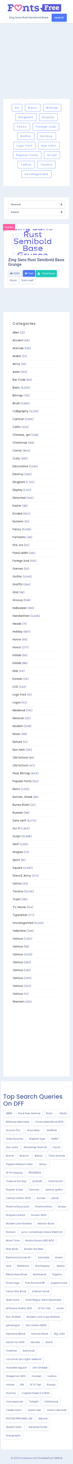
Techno (46, 164)
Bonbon (11, 1232)
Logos (17, 702)
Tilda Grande (56, 1155)
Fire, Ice (18, 545)
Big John (59, 1333)
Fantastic (19, 537)
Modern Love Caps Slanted (43, 1316)
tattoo (26, 164)
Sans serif (27, 280)
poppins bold (59, 1283)
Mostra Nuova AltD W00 (39, 1240)
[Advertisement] (36, 61)
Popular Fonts (27, 155)
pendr (55, 1198)
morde (10, 1384)
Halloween (20, 608)
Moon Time (12, 1240)
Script (52, 155)
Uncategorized (36, 174)
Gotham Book (40, 1291)
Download (48, 273)
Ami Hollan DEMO (36, 1325)
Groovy (18, 600)
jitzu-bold (12, 1147)
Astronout (29, 1350)
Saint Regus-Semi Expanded (43, 1300)
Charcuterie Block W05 (49, 1121)
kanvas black (39, 1333)
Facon (57, 1147)
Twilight (34, 1401)
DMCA (58, 1458)
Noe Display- (43, 1266)
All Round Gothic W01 (19, 1308)
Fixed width (20, 553)
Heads (17, 624)
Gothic (25, 136)
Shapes (18, 852)
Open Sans (12, 1300)
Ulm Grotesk (40, 1367)
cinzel (59, 1308)
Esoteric (18, 521)
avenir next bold (57, 1410)
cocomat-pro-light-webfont (23, 1359)
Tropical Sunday (16, 1181)
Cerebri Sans (14, 1410)
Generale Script (37, 1427)
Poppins (57, 1274)
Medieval (19, 710)
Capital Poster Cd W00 (36, 1393)
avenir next (34, 1410)
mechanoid (55, 1181)
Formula (34, 1189)
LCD (15, 687)
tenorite (35, 1342)
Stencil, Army (22, 876)
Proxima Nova (43, 1206)
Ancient (18, 340)
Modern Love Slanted (19, 1223)
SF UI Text (35, 1384)
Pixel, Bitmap (21, 773)
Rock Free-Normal (29, 1113)
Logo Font (24, 145)
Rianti (49, 1342)
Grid (15, 592)
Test (30, 273)
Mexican (18, 718)
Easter (17, 506)
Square (18, 868)
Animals (18, 348)
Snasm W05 (38, 1215)
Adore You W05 (15, 1342)
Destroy (18, 474)
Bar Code (19, 380)
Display (48, 117)
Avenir (59, 1257)
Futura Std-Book (16, 1291)
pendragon (13, 1325)
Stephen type (37, 1138)
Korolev (41, 1198)
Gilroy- (43, 1164)
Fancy (22, 126)
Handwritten (21, 616)
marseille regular (16, 1367)
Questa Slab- (14, 1427)
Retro (16, 789)
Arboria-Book (46, 1223)
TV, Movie (19, 907)
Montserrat (39, 1274)
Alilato (63, 1113)
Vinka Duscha (14, 1138)
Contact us (46, 1458)
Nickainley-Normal (35, 1147)
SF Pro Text (44, 1308)
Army (16, 364)
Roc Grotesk (13, 1316)
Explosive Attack (16, 1333)
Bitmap (52, 107)
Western (19, 1002)
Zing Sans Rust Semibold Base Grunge (36, 262)
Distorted (19, 498)
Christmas (20, 443)
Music (17, 734)
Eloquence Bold (15, 1215)
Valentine (19, 931)
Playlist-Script (14, 1189)
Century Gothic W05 (18, 1198)
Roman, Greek (22, 797)
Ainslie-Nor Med (33, 1249)
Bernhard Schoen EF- (19, 1257)
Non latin (48, 145)
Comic (17, 451)
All (17, 107)
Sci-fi (16, 828)
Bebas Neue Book (16, 1274)
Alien (16, 332)
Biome (10, 1155)
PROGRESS (35, 1172)
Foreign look (46, 126)
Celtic (17, 427)
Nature (17, 742)
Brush (16, 403)
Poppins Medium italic (19, 1164)
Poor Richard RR (35, 1283)
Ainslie (62, 1206)
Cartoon (18, 419)
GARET (55, 1138)
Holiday (46, 136)
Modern (18, 726)
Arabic (17, 356)
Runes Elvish (21, 805)
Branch (24, 1155)
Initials (17, 655)
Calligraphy (20, 411)
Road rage (12, 1283)
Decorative (20, 466)
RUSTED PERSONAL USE (19, 1418)
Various (18, 939)
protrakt (37, 1181)
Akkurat (42, 1418)
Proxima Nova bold (17, 1206)
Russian (18, 813)
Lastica (52, 1376)
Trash (16, 899)
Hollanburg (51, 1401)
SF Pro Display (14, 1172)
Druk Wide (12, 1249)
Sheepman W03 (16, 1376)
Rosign (51, 1384)
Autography (13, 1435)
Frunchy (11, 1393)
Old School (20, 758)
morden (37, 1376)
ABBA (9, 1113)
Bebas (39, 1155)
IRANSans (23, 1266)
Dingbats (26, 117)
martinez (11, 1350)
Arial (8, 1266)
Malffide (52, 1130)
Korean (18, 679)
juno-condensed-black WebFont (41, 1232)
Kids (15, 671)
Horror (17, 639)
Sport (16, 860)
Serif (16, 844)
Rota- (50, 1113)
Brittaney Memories (17, 1121)
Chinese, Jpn (22, 435)
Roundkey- (34, 1130)
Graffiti (18, 584)
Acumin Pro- (13, 1130)
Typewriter (20, 915)
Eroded (17, 513)
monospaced (14, 1401)
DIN (22, 1384)
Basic (32, 107)
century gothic (54, 1189)
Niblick (61, 1266)
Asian (16, 372)
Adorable (43, 1257)
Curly (16, 458)
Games (18, 569)
